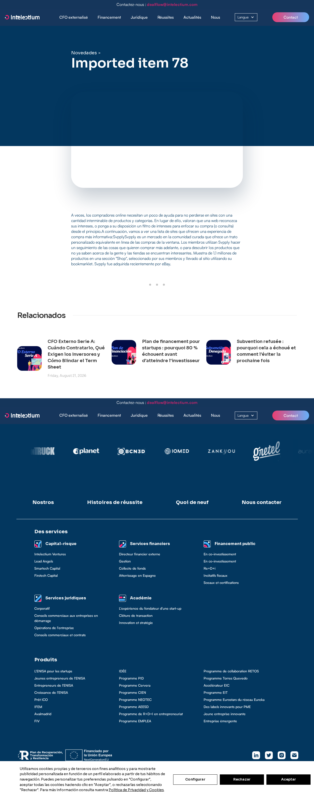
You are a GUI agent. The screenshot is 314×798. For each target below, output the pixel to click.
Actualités (192, 17)
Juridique (139, 17)
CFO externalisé (73, 17)
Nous (215, 17)
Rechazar (241, 779)
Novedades (84, 52)
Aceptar (288, 779)
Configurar (195, 779)
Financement (109, 17)
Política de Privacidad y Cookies (136, 790)
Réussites (165, 17)
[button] (109, 17)
